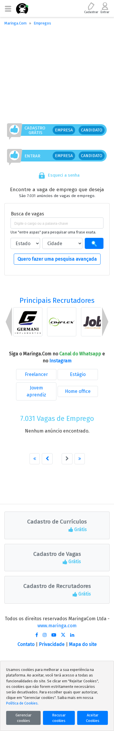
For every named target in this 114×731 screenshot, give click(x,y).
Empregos (42, 23)
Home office (78, 391)
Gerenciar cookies (23, 718)
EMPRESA (64, 130)
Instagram (60, 360)
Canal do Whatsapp (80, 353)
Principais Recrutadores (57, 300)
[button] (8, 321)
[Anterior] (47, 458)
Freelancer (36, 374)
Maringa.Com (15, 23)
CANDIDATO (91, 130)
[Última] (80, 458)
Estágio (78, 374)
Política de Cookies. (22, 703)
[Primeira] (35, 458)
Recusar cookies (59, 718)
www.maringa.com (57, 625)
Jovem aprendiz (36, 391)
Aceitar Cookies (92, 718)
